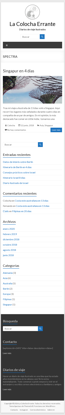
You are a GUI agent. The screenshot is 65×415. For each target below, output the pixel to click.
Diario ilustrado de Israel (15, 182)
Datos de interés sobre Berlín (18, 161)
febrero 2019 (10, 234)
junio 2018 (8, 255)
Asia (42, 125)
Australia (7, 283)
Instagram (24, 410)
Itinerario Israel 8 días (14, 177)
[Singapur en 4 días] (32, 77)
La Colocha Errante (32, 24)
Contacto (10, 342)
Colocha (11, 125)
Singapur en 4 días (18, 70)
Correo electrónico (38, 410)
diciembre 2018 (11, 239)
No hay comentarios (16, 130)
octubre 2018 (10, 244)
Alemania (8, 272)
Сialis (6, 211)
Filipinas (7, 299)
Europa (6, 293)
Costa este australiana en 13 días (31, 200)
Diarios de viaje (14, 370)
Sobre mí (51, 410)
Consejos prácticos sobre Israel (19, 172)
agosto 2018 (9, 249)
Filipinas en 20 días (21, 211)
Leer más (56, 130)
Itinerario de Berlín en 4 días (17, 167)
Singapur (49, 125)
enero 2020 (9, 228)
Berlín (6, 288)
